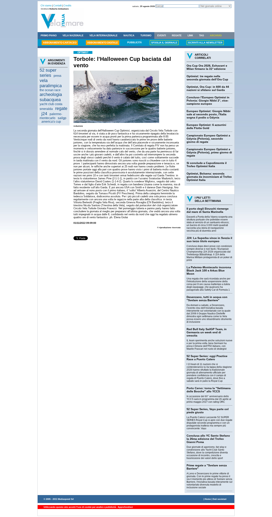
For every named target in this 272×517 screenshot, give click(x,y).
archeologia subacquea (51, 97)
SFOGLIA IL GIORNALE (164, 42)
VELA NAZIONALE (73, 35)
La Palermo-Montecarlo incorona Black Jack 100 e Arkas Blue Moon (209, 270)
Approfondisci (125, 507)
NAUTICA (128, 35)
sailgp (62, 118)
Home (208, 499)
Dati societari (219, 499)
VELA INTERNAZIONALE (103, 35)
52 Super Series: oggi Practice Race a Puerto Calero (207, 357)
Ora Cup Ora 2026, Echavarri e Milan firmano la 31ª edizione (207, 67)
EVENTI (161, 35)
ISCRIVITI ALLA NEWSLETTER (205, 42)
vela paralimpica (51, 83)
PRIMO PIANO (49, 35)
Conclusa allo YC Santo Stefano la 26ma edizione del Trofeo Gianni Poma (208, 439)
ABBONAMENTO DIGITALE (102, 42)
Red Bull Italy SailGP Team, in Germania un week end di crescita (207, 332)
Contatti (57, 5)
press (57, 75)
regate (61, 108)
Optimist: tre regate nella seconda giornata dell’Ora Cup (207, 78)
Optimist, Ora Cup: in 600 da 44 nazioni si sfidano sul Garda (208, 88)
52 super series (48, 73)
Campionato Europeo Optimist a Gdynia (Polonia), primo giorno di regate (209, 152)
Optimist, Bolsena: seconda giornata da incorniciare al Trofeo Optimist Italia (209, 177)
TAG (201, 35)
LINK (190, 35)
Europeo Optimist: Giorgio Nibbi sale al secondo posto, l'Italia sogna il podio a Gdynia (208, 114)
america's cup (51, 121)
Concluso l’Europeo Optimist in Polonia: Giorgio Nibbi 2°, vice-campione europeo (208, 100)
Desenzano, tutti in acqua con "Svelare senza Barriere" (207, 298)
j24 (44, 113)
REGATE (177, 35)
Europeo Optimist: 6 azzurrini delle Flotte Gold (206, 126)
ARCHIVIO (216, 35)
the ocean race (50, 90)
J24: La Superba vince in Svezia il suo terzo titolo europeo (209, 239)
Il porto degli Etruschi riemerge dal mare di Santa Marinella (208, 210)
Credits (67, 5)
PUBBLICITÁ (134, 42)
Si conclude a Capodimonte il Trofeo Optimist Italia (207, 164)
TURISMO (145, 35)
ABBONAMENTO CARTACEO (59, 42)
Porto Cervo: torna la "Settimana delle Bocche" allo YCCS (209, 390)
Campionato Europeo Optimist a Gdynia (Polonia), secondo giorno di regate (208, 138)
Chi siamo (46, 5)
